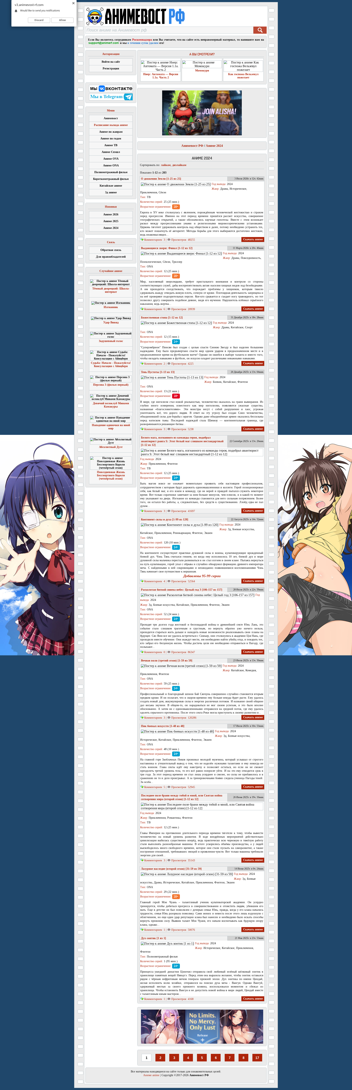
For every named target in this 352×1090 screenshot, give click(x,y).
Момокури (202, 70)
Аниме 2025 (110, 221)
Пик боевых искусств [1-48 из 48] (162, 726)
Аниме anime (151, 1075)
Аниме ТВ (110, 145)
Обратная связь (110, 250)
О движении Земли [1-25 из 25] (161, 178)
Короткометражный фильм (111, 178)
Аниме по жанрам (111, 131)
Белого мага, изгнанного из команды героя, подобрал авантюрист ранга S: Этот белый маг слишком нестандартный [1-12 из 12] (182, 441)
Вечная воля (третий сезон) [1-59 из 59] (166, 660)
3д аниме (111, 192)
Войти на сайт (111, 61)
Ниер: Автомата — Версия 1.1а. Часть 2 (160, 76)
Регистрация (111, 68)
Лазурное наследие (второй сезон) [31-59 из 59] (171, 868)
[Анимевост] (146, 25)
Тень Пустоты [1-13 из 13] (158, 372)
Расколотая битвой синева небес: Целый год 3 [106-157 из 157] (181, 589)
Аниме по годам (110, 138)
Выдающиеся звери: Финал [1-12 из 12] (166, 248)
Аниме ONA (111, 165)
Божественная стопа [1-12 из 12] (162, 317)
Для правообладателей (111, 256)
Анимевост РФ (192, 145)
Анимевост (111, 118)
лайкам (166, 165)
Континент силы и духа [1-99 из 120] (164, 519)
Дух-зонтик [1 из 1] (153, 938)
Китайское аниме (111, 185)
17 (257, 1058)
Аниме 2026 (110, 214)
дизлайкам (179, 165)
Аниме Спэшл (111, 152)
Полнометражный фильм (111, 172)
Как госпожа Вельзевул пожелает (243, 76)
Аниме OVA (111, 158)
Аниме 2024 (110, 227)
